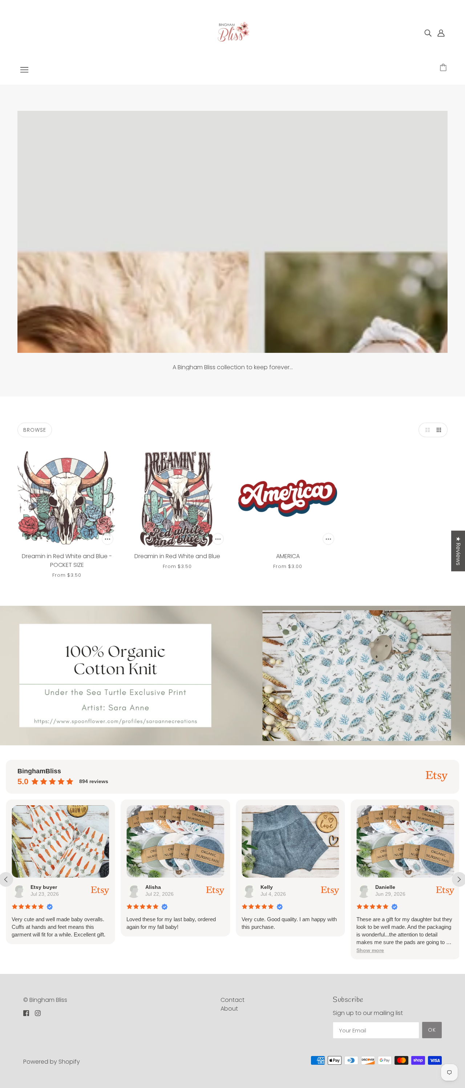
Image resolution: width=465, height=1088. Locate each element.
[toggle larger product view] (425, 430)
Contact (232, 1000)
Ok (432, 1029)
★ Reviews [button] (458, 550)
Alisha (153, 887)
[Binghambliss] (232, 32)
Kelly (266, 887)
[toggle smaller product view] (440, 430)
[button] (370, 950)
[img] (427, 32)
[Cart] (444, 68)
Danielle (385, 887)
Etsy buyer (44, 887)
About (229, 1008)
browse (34, 430)
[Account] (441, 32)
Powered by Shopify (51, 1061)
